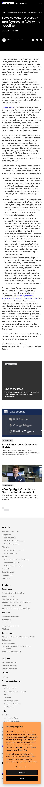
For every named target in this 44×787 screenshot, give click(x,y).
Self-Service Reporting (13, 566)
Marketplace (7, 575)
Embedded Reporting (12, 563)
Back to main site (21, 3)
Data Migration (10, 553)
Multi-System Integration (14, 541)
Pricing (5, 677)
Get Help (5, 715)
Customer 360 (8, 596)
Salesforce (6, 640)
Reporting (6, 556)
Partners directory (9, 665)
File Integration (10, 538)
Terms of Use (22, 750)
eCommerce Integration (11, 605)
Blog (3, 12)
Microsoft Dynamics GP (11, 652)
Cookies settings (22, 767)
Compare (6, 578)
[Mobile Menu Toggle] (40, 3)
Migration (6, 547)
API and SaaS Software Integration (16, 602)
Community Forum (11, 718)
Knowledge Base (11, 701)
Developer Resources (12, 704)
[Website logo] (8, 3)
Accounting (6, 620)
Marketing (6, 629)
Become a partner (9, 662)
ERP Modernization (10, 599)
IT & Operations (8, 623)
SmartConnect (8, 107)
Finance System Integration (13, 593)
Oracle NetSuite (8, 643)
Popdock (5, 569)
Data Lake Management (14, 550)
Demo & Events (10, 688)
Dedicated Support (12, 721)
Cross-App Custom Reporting (16, 559)
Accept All (22, 772)
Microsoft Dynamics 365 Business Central (19, 637)
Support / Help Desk (10, 626)
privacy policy (30, 742)
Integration (6, 535)
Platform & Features (10, 531)
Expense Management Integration (16, 608)
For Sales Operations (10, 616)
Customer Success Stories (15, 691)
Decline (22, 778)
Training (7, 697)
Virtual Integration (11, 544)
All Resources (9, 707)
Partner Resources (9, 669)
